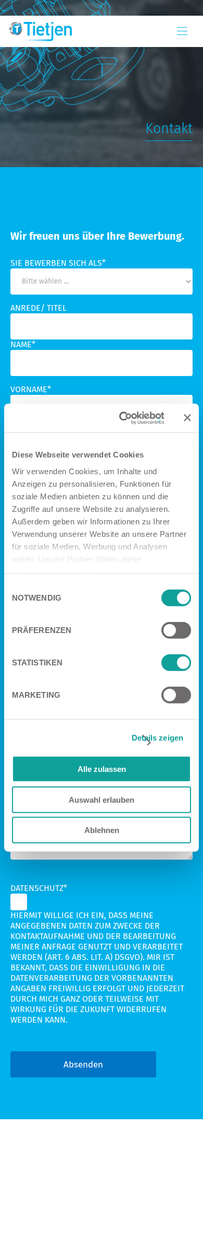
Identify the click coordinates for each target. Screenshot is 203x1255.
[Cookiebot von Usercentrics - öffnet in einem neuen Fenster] (123, 418)
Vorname (30, 389)
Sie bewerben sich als (58, 263)
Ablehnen (101, 830)
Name (22, 344)
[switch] (176, 630)
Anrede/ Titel (38, 308)
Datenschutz (38, 888)
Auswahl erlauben (101, 799)
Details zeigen (157, 737)
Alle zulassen (102, 769)
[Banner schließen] (187, 417)
